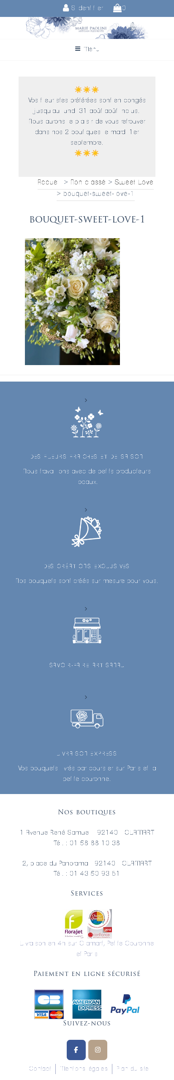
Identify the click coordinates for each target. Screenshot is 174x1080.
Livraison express (87, 754)
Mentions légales (84, 1069)
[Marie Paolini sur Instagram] (97, 1050)
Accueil (49, 182)
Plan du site (133, 1069)
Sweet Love (134, 182)
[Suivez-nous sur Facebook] (76, 1050)
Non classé (88, 182)
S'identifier (86, 8)
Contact (40, 1069)
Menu (92, 49)
